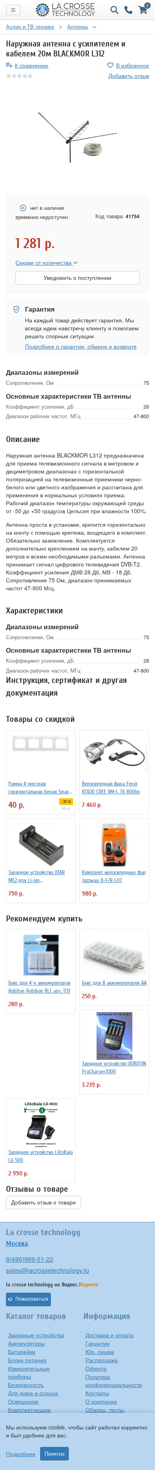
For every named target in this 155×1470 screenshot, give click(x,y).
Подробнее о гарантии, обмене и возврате (81, 346)
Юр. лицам (99, 1352)
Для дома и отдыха (33, 1393)
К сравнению (31, 65)
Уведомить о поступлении (77, 278)
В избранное (132, 65)
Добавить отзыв (128, 76)
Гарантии (97, 1343)
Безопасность (26, 1385)
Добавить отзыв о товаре (43, 1202)
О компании (101, 1401)
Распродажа (101, 1360)
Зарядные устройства (36, 1335)
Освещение (23, 1401)
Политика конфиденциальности (113, 1381)
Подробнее (20, 1454)
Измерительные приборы (29, 1372)
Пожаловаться (31, 1299)
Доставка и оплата (109, 1335)
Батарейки (21, 1352)
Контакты (97, 1393)
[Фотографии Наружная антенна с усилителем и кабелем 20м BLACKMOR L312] (77, 137)
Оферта (96, 1368)
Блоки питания (27, 1360)
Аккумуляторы (26, 1343)
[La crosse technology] (66, 10)
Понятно (54, 1453)
